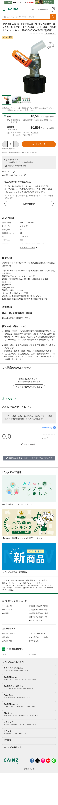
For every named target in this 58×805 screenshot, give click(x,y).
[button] (53, 17)
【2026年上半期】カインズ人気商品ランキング (22, 538)
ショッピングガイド (9, 634)
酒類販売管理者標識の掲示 (38, 613)
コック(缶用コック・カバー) (29, 583)
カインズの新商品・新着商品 (14, 572)
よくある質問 (7, 641)
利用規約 (5, 637)
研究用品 (29, 580)
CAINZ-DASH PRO (17, 580)
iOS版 (4, 654)
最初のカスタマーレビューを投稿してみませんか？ (31, 458)
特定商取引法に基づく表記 (38, 606)
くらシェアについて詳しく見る (29, 387)
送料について (7, 171)
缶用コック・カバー (9, 583)
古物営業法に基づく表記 (38, 610)
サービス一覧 (7, 606)
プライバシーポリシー (37, 634)
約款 (29, 416)
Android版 (32, 654)
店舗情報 (5, 613)
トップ (4, 580)
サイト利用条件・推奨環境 (38, 637)
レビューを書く (50, 34)
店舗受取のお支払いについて (12, 175)
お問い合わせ (29, 204)
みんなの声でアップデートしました (17, 504)
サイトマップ (7, 610)
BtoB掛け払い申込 (35, 621)
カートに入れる (38, 144)
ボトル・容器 (40, 580)
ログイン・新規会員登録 (39, 9)
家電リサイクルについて (38, 617)
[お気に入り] (50, 45)
